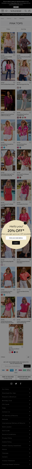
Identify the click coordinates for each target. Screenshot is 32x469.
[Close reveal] (25, 223)
